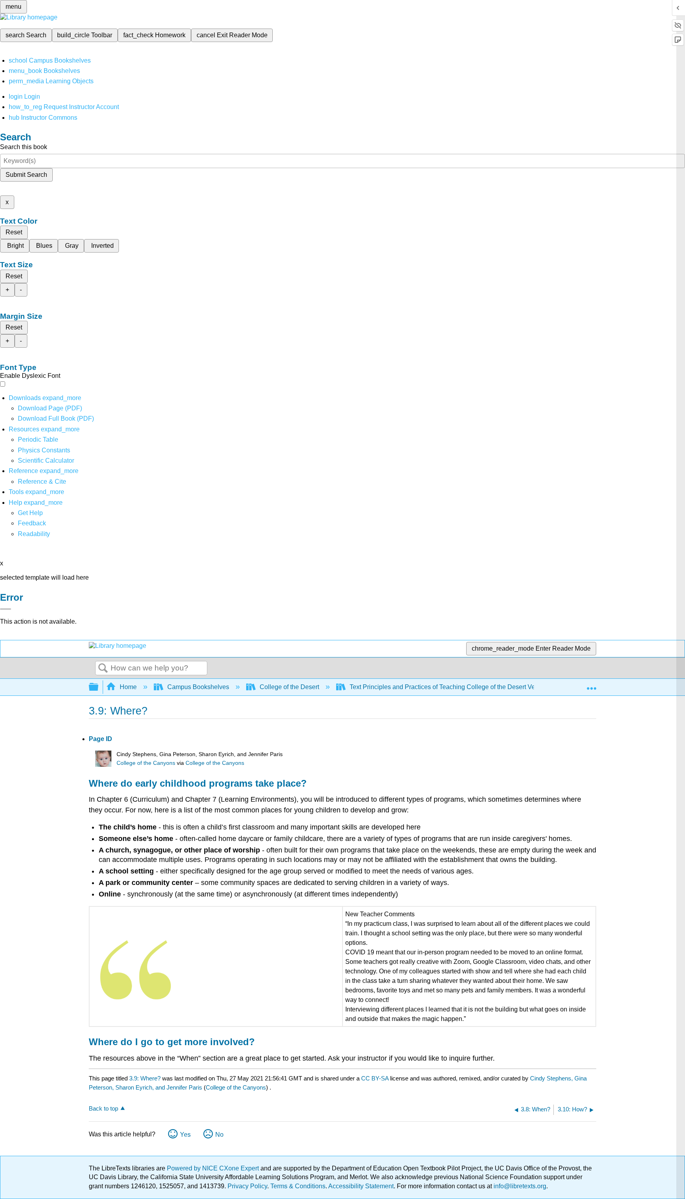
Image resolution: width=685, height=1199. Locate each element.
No (219, 1134)
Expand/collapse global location (591, 685)
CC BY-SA (375, 1078)
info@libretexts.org (519, 1186)
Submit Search (26, 174)
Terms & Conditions (297, 1186)
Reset (14, 232)
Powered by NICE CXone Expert (213, 1168)
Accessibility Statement (361, 1186)
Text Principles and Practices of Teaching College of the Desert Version (449, 687)
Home (128, 687)
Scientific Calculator (46, 460)
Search (103, 668)
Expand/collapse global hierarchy (98, 687)
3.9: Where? (145, 1078)
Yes (185, 1134)
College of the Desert (289, 687)
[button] (32, 523)
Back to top (103, 1108)
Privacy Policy (247, 1186)
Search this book (23, 147)
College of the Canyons (146, 763)
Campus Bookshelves (198, 687)
